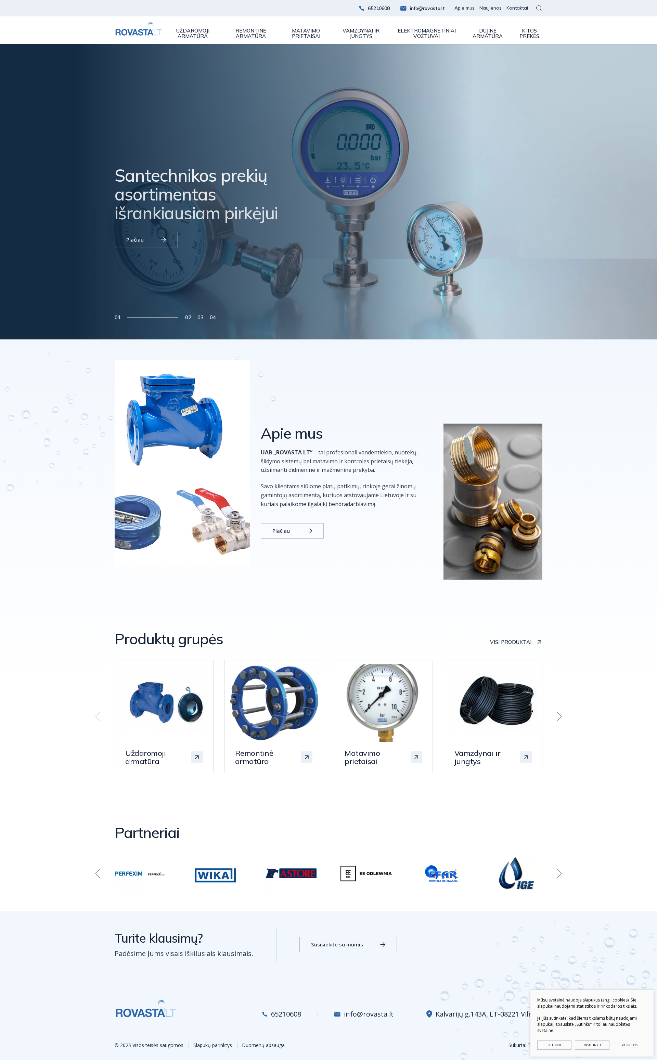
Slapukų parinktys (212, 1045)
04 (213, 317)
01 (118, 317)
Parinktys (629, 1045)
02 (188, 317)
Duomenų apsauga (263, 1045)
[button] (557, 716)
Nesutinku (592, 1045)
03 (200, 317)
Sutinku (554, 1045)
